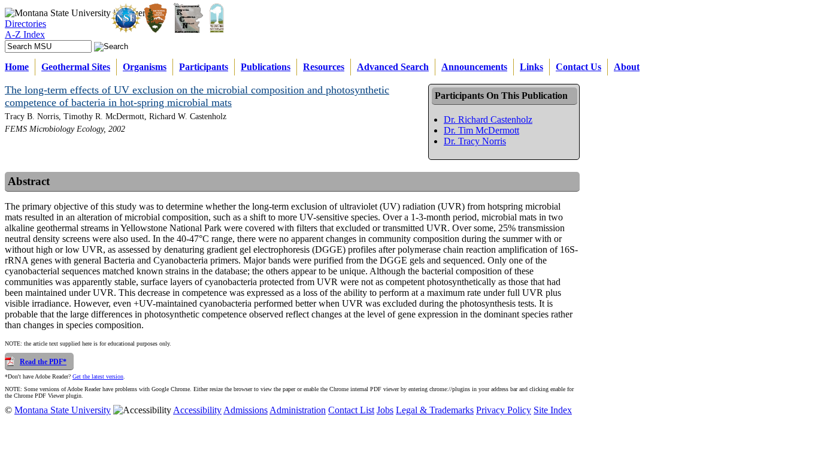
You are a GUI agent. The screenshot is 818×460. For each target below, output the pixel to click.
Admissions (245, 410)
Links (531, 67)
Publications (265, 67)
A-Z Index (25, 34)
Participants (203, 67)
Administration (297, 410)
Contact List (351, 410)
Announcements (474, 67)
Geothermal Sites (75, 67)
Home (17, 67)
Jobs (385, 410)
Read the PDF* (43, 362)
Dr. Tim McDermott (481, 130)
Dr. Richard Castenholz (488, 119)
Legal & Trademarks (435, 410)
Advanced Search (393, 67)
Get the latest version (97, 376)
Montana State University (62, 410)
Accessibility (197, 410)
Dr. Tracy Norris (475, 141)
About (627, 67)
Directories (25, 24)
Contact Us (578, 67)
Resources (323, 67)
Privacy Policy (503, 410)
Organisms (144, 67)
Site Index (553, 410)
